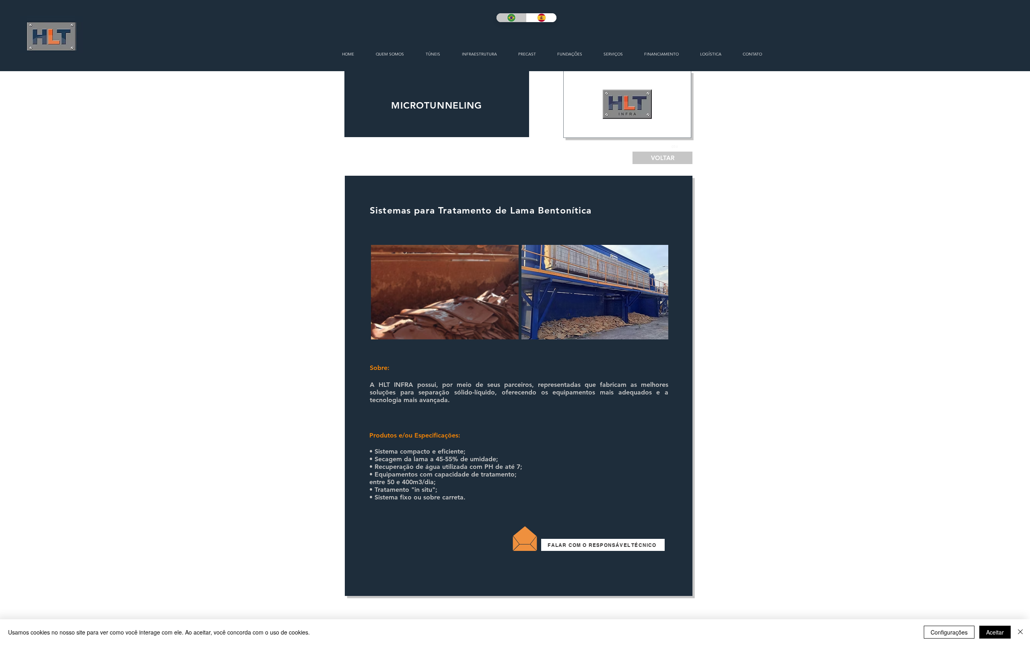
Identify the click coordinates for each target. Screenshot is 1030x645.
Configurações (949, 632)
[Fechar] (1020, 632)
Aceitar (995, 632)
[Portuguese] (511, 17)
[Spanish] (541, 17)
